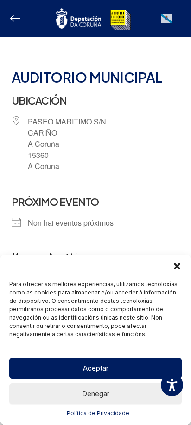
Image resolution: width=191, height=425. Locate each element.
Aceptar (95, 368)
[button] (177, 266)
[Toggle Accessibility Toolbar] (172, 385)
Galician (166, 23)
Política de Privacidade (98, 413)
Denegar (95, 393)
